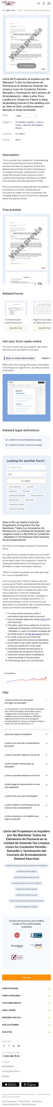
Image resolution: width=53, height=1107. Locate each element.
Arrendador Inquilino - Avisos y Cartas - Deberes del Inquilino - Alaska (29, 125)
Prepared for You (11, 1017)
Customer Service (11, 1003)
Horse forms (29, 500)
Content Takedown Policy (11, 1104)
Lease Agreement (15, 487)
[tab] (19, 358)
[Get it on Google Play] (30, 1084)
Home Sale (26, 491)
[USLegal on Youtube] (19, 1046)
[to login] (44, 3)
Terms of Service (24, 1101)
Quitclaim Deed (14, 500)
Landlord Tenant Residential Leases (25, 439)
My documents (35, 634)
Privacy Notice (37, 1101)
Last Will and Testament (17, 496)
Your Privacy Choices (9, 1101)
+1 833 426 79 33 (10, 1056)
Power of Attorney (37, 496)
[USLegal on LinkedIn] (14, 1046)
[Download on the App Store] (10, 1084)
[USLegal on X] (4, 1046)
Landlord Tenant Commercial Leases (25, 445)
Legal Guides (9, 1010)
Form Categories (11, 995)
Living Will (30, 487)
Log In (43, 619)
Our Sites (7, 1032)
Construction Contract (16, 504)
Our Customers (10, 1024)
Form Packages (10, 988)
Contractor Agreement (17, 509)
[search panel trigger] (38, 3)
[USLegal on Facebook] (9, 1046)
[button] (49, 3)
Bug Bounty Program (29, 1104)
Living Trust (13, 491)
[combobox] (26, 467)
